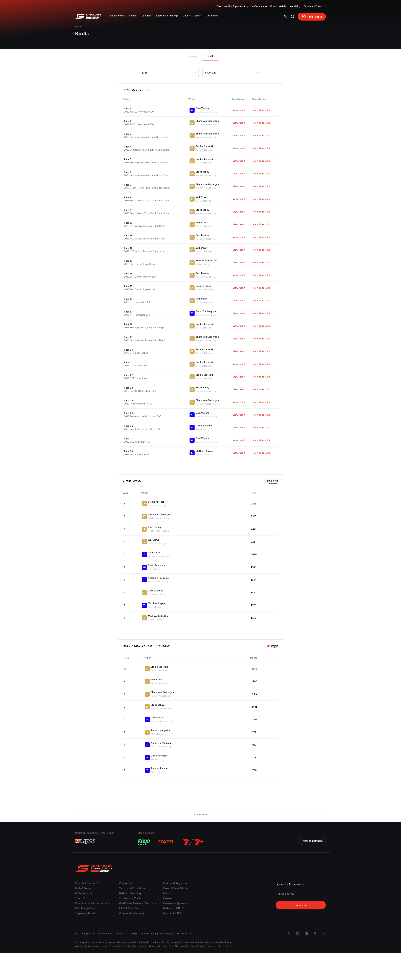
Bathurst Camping (130, 893)
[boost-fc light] (272, 646)
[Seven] (193, 842)
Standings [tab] (192, 56)
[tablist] (200, 55)
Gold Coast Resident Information (138, 903)
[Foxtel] (166, 842)
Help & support (140, 933)
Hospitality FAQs (173, 913)
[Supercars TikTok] (324, 933)
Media (167, 893)
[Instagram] (297, 933)
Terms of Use (122, 933)
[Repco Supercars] (92, 18)
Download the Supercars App (232, 6)
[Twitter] (289, 933)
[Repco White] (85, 841)
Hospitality (295, 6)
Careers (167, 898)
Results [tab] (210, 56)
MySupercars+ (259, 6)
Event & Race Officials (176, 888)
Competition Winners (131, 913)
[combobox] (141, 72)
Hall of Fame (82, 888)
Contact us (125, 883)
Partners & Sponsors (175, 903)
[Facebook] (306, 933)
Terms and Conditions (132, 888)
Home (78, 26)
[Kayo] (144, 842)
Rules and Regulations (176, 883)
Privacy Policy (104, 933)
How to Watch (278, 6)
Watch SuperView (85, 908)
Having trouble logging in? (165, 933)
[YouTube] (315, 933)
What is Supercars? (86, 883)
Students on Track (130, 898)
